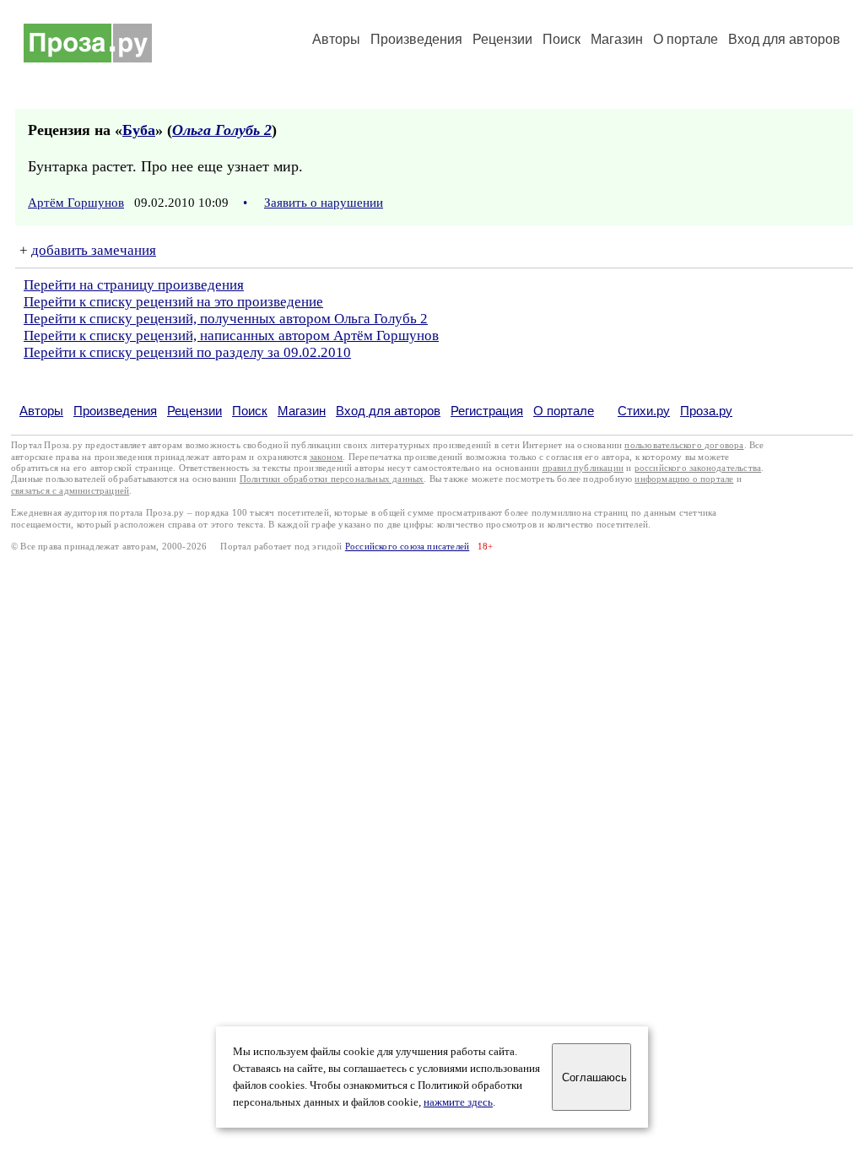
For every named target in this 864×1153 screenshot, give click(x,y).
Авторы (336, 39)
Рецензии (502, 39)
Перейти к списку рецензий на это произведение (173, 302)
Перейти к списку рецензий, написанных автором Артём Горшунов (231, 335)
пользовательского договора (683, 445)
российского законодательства (698, 468)
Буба (138, 130)
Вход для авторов (784, 39)
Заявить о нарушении (323, 202)
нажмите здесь (458, 1102)
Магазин (617, 39)
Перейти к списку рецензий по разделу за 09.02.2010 (187, 352)
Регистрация (487, 410)
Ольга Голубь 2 (222, 130)
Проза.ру (706, 410)
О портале (563, 410)
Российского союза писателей (407, 546)
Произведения (416, 39)
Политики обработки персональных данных (332, 479)
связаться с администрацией (70, 490)
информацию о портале (683, 479)
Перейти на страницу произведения (134, 285)
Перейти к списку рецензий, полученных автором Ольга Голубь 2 (226, 319)
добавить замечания (93, 250)
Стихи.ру (644, 410)
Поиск (561, 39)
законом (326, 457)
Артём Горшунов (76, 202)
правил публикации (583, 468)
